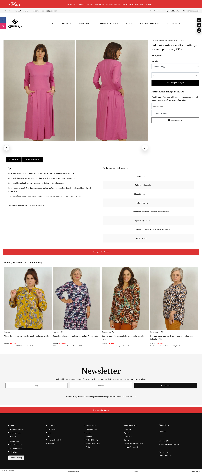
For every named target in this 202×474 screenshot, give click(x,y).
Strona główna (15, 433)
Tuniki (88, 447)
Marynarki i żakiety (55, 440)
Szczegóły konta (16, 448)
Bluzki (50, 433)
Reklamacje (128, 436)
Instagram (3, 26)
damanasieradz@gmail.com (46, 11)
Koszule (51, 444)
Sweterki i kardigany (93, 444)
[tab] (14, 159)
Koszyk (199, 30)
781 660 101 (173, 11)
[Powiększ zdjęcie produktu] (39, 90)
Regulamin (127, 429)
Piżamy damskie (91, 429)
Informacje (13, 159)
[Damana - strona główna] (15, 23)
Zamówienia (14, 441)
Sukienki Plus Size (92, 440)
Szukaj (199, 20)
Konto (199, 25)
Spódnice (89, 433)
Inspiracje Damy (108, 23)
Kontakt (172, 23)
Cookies (135, 471)
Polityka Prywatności (131, 447)
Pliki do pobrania (16, 445)
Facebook (3, 20)
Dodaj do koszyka (177, 82)
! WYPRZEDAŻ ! (85, 23)
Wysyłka (127, 433)
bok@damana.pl (192, 11)
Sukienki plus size (164, 40)
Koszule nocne (91, 426)
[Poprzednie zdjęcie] (7, 148)
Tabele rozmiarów (32, 159)
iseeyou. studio (195, 471)
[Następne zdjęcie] (145, 148)
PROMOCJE (52, 426)
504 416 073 (23, 11)
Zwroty (126, 440)
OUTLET (129, 23)
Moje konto (14, 452)
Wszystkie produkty (177, 40)
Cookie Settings (16, 457)
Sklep (65, 23)
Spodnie (89, 436)
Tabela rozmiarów (130, 426)
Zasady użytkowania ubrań (133, 444)
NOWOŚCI (52, 429)
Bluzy (50, 436)
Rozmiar (155, 61)
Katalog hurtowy (150, 23)
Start (51, 23)
